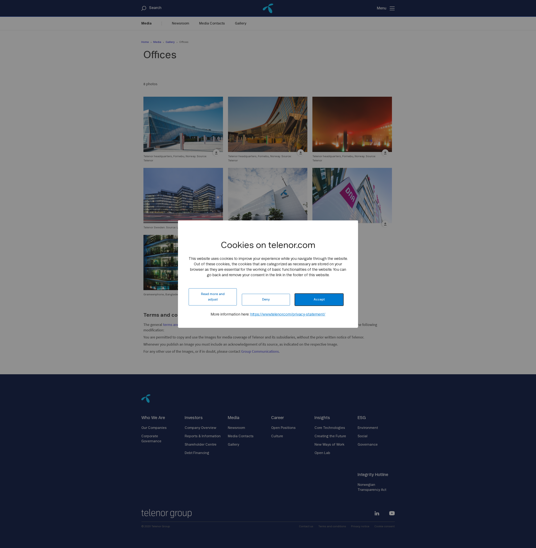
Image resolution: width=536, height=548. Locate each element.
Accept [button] (319, 299)
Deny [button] (266, 299)
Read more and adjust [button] (213, 297)
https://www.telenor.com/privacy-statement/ (287, 314)
